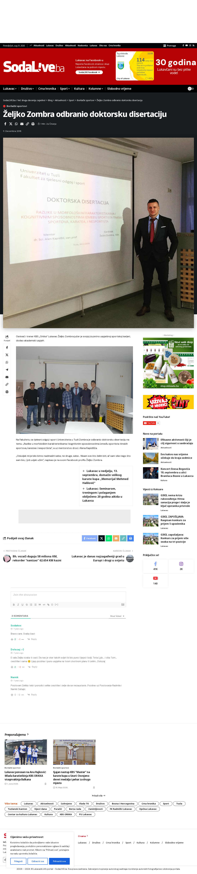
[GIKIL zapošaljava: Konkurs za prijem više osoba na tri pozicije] (150, 538)
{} (52, 604)
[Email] (22, 123)
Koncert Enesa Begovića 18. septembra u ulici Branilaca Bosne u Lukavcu (177, 472)
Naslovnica (83, 46)
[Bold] (14, 605)
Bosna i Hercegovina (123, 803)
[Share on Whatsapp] (16, 123)
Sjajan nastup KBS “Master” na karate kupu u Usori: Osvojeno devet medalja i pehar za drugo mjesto (71, 777)
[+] (56, 604)
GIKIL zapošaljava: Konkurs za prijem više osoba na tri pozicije (175, 538)
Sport (166, 803)
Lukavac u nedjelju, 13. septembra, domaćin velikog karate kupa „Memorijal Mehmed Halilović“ (105, 477)
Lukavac (50, 46)
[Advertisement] (92, 21)
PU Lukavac (85, 814)
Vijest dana (40, 808)
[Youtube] (155, 580)
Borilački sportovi (17, 106)
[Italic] (18, 605)
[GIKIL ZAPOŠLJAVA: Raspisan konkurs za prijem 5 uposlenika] (150, 520)
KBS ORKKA (66, 814)
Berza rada (75, 808)
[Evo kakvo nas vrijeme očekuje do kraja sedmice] (150, 458)
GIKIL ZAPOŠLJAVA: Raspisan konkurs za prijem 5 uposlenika (173, 520)
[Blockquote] (40, 605)
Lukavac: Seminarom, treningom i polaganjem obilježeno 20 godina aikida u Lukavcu (102, 494)
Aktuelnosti (39, 46)
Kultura (164, 480)
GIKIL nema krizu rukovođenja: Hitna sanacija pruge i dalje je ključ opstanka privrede (175, 501)
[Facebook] (183, 45)
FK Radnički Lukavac (121, 808)
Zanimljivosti (95, 808)
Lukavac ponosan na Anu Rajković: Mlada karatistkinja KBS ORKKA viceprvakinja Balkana (25, 775)
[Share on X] (11, 123)
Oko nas (103, 46)
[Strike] (27, 605)
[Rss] (193, 45)
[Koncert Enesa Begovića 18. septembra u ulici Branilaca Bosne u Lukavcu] (150, 473)
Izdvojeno (66, 803)
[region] (40, 850)
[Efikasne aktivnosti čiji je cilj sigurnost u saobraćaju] (150, 444)
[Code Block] (44, 605)
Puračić (58, 808)
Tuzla (179, 803)
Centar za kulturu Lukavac (22, 814)
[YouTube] (187, 45)
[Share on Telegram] (7, 369)
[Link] (48, 605)
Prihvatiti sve (59, 861)
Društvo (59, 46)
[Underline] (22, 605)
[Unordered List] (35, 605)
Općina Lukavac (148, 808)
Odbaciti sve (38, 861)
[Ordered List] (31, 605)
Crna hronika (115, 46)
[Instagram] (190, 45)
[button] (169, 45)
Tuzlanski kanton (17, 808)
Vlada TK (84, 803)
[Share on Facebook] (5, 123)
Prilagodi (18, 861)
